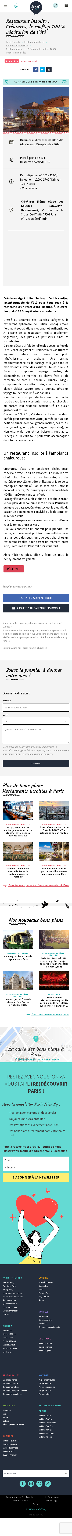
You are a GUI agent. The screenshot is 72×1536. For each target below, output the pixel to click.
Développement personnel (13, 1424)
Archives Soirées (45, 1419)
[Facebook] (35, 69)
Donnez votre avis (29, 61)
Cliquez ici (8, 626)
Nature (41, 1300)
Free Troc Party (8, 1282)
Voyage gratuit (44, 1394)
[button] (17, 6)
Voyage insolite (45, 1390)
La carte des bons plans (12, 1293)
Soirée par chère (45, 1320)
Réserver (13, 569)
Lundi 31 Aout (8, 1352)
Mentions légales (53, 1500)
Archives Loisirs (45, 1415)
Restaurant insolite (10, 1383)
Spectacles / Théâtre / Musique (54, 954)
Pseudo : (7, 700)
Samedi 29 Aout (9, 1345)
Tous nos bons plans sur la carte (38, 1059)
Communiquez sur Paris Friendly (19, 1497)
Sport (41, 1289)
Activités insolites (18, 953)
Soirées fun (54, 994)
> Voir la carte (28, 188)
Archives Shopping (46, 1433)
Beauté (5, 1417)
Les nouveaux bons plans (13, 1296)
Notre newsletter (9, 1300)
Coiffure (6, 1421)
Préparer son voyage (47, 1380)
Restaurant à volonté (11, 1387)
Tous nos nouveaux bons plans (50, 1014)
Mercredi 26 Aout (9, 1334)
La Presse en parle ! (52, 1497)
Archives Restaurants (47, 1422)
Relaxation (7, 1410)
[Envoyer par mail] (49, 69)
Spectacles (43, 1286)
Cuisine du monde (10, 1380)
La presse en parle (10, 1307)
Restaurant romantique (12, 1394)
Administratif (8, 1451)
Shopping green (45, 1350)
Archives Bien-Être (46, 1426)
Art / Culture (44, 1296)
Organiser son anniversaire (49, 1327)
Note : (6, 715)
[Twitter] (42, 69)
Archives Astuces (45, 1437)
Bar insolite (43, 1316)
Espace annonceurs (10, 1311)
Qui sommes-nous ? (19, 1500)
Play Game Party (9, 1286)
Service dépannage (10, 1448)
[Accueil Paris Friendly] (36, 6)
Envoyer (36, 763)
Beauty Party (8, 1289)
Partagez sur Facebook (36, 598)
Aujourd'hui (7, 1330)
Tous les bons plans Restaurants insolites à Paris (38, 885)
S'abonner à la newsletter (36, 1177)
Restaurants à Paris (34, 42)
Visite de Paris (44, 1293)
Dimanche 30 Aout (10, 1348)
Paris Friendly (13, 42)
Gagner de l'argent (10, 1444)
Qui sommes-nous (10, 1303)
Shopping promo (45, 1347)
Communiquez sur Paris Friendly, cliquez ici (25, 647)
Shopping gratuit (45, 1343)
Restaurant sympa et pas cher (15, 1390)
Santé (5, 1414)
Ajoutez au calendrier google (39, 608)
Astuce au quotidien (11, 1441)
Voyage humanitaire (47, 1387)
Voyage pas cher (45, 1383)
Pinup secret (36, 1514)
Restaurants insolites (17, 45)
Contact (6, 1314)
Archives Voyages (45, 1430)
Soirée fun (42, 1323)
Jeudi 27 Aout (8, 1337)
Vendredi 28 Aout (9, 1341)
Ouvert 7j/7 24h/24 (10, 1455)
